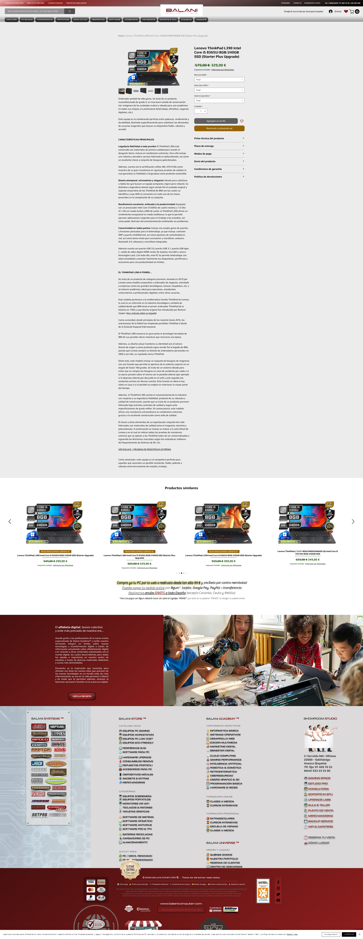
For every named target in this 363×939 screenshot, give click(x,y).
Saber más (292, 934)
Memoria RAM (200, 75)
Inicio (121, 35)
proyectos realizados (76, 3)
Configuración (331, 934)
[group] (181, 532)
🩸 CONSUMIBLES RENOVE (136, 761)
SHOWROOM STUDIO (312, 3)
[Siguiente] (353, 521)
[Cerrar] (359, 934)
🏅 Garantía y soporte (236, 884)
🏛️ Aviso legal (122, 884)
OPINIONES (285, 3)
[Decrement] (196, 111)
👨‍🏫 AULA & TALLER (317, 805)
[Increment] (205, 111)
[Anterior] (10, 521)
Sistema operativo (202, 96)
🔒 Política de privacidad (138, 884)
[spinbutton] (201, 111)
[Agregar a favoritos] (242, 121)
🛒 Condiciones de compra (180, 884)
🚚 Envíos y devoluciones (217, 884)
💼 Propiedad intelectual (159, 884)
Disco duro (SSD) (201, 85)
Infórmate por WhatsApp (223, 70)
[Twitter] (278, 894)
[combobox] (219, 79)
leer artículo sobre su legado (141, 313)
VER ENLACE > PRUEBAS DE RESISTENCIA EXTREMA (144, 449)
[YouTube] (278, 900)
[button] (354, 11)
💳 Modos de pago (199, 884)
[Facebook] (278, 882)
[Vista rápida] (55, 521)
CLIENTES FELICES (55, 3)
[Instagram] (278, 888)
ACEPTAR (349, 934)
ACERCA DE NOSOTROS (14, 3)
